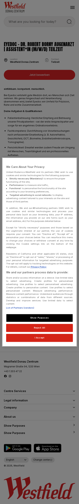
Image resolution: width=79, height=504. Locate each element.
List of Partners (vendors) (20, 307)
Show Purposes (39, 317)
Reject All (39, 327)
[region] (39, 252)
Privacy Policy (38, 266)
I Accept (39, 337)
